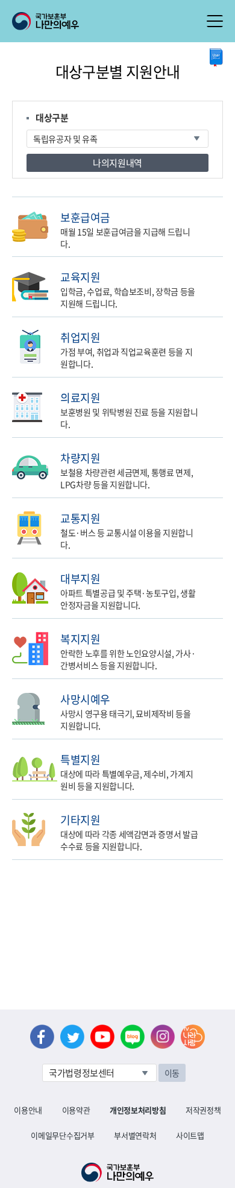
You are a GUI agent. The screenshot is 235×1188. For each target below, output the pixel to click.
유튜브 (102, 1037)
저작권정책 (203, 1110)
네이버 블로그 (133, 1037)
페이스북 (42, 1037)
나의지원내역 (117, 162)
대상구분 (52, 117)
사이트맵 (190, 1135)
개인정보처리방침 (138, 1110)
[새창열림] (216, 57)
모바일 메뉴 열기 (215, 21)
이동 (172, 1073)
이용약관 (76, 1110)
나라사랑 (193, 1037)
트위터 (72, 1037)
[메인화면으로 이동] (45, 20)
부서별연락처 (135, 1135)
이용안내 (28, 1110)
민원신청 (220, 216)
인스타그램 (163, 1037)
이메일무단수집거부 (62, 1135)
